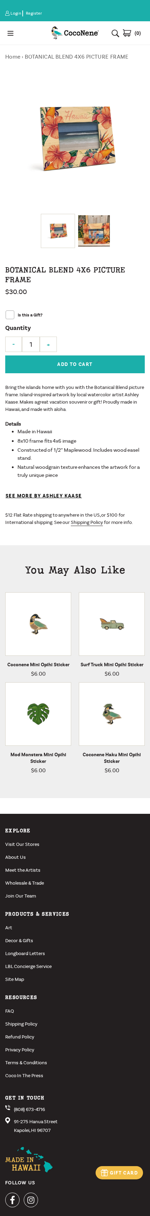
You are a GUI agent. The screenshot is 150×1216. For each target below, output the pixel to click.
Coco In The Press (24, 1076)
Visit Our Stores (22, 844)
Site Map (14, 979)
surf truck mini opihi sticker (112, 665)
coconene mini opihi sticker (38, 665)
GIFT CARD (124, 1173)
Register (34, 13)
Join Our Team (20, 896)
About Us (15, 857)
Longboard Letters (25, 953)
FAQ (9, 1011)
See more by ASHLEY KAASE (44, 496)
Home (13, 56)
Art (8, 928)
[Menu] (25, 33)
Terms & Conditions (26, 1063)
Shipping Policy (87, 522)
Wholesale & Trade (24, 883)
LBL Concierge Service (28, 966)
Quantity (18, 328)
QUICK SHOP (49, 654)
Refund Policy (19, 1037)
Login (16, 13)
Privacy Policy (19, 1050)
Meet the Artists (22, 870)
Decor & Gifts (19, 941)
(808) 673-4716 (29, 1109)
